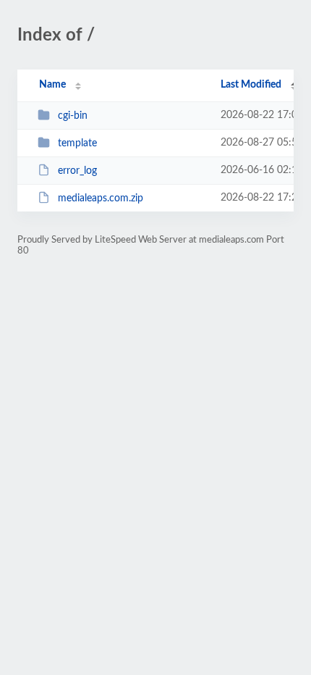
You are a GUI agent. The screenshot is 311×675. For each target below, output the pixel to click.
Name (52, 85)
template (77, 143)
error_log (77, 171)
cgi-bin (73, 116)
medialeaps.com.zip (100, 198)
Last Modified (251, 85)
